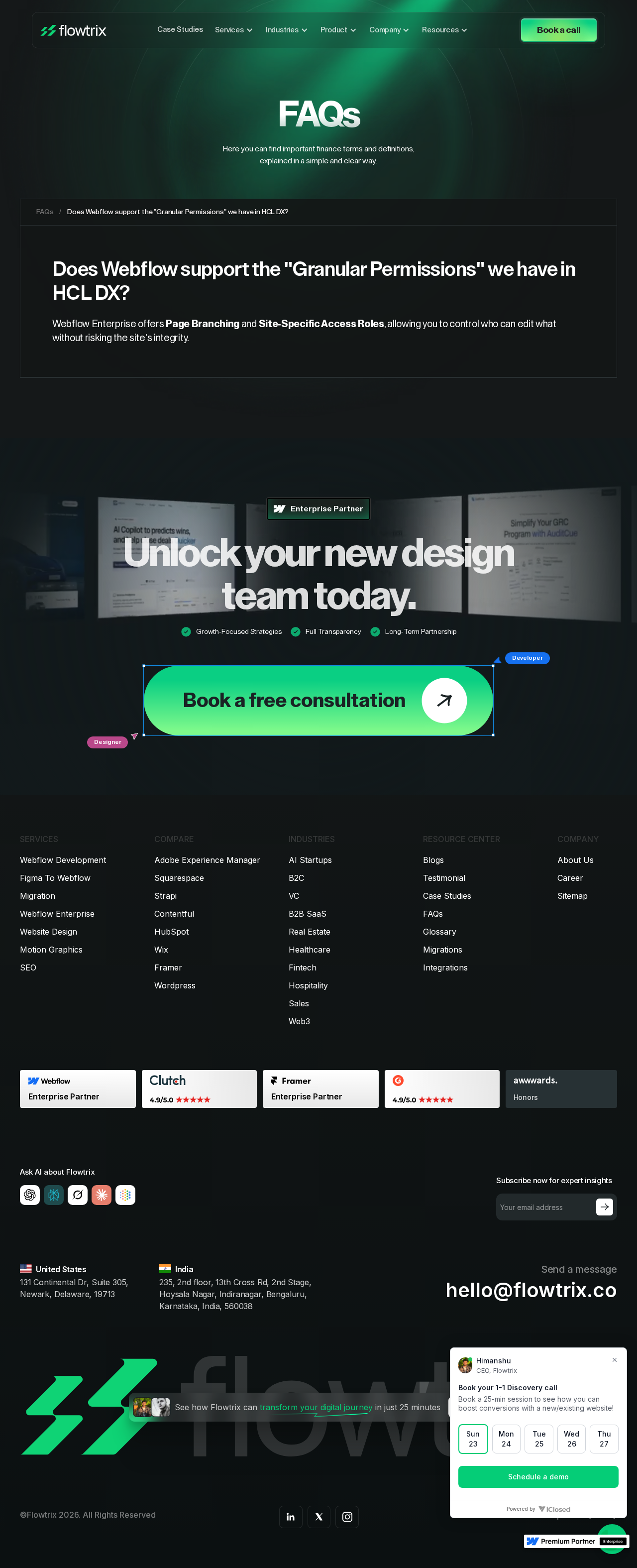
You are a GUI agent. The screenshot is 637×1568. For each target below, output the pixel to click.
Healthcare (309, 950)
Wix (161, 950)
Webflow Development (63, 860)
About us (575, 860)
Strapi (165, 896)
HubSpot (171, 932)
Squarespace (179, 878)
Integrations (445, 967)
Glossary (439, 932)
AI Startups (310, 860)
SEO (28, 967)
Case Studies (180, 29)
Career (570, 878)
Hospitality (308, 985)
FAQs (433, 914)
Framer (168, 967)
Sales (299, 1003)
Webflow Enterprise (57, 914)
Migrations (442, 950)
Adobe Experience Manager (207, 860)
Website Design (48, 932)
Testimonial (444, 878)
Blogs (433, 860)
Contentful (174, 914)
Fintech (303, 967)
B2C (296, 878)
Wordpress (175, 985)
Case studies (447, 896)
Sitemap (572, 896)
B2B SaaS (307, 914)
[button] (234, 30)
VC (294, 896)
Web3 (299, 1021)
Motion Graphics (51, 950)
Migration (37, 896)
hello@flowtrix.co (531, 1290)
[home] (73, 30)
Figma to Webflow (55, 878)
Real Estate (309, 932)
